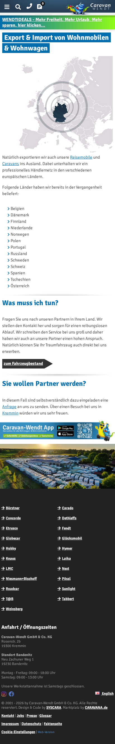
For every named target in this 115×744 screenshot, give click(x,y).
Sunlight (68, 589)
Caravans (10, 163)
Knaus (11, 558)
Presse (32, 715)
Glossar (45, 715)
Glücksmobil (72, 538)
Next (65, 568)
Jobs (20, 715)
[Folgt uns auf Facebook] (12, 695)
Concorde (13, 518)
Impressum (10, 724)
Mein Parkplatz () (44, 7)
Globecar (13, 538)
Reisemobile (81, 157)
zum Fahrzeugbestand (23, 363)
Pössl (66, 578)
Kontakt (7, 715)
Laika (66, 558)
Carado (67, 508)
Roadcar (12, 589)
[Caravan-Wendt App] (57, 441)
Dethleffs (69, 518)
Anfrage (9, 406)
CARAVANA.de (96, 707)
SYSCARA (53, 707)
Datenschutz (31, 724)
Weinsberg (14, 609)
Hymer (67, 548)
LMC (9, 568)
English (107, 693)
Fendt (66, 528)
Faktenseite (53, 724)
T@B (9, 599)
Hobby (11, 548)
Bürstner (13, 508)
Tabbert (68, 599)
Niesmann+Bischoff (21, 578)
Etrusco (12, 528)
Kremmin (10, 413)
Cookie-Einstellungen (18, 732)
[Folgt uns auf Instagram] (4, 695)
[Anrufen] (29, 5)
